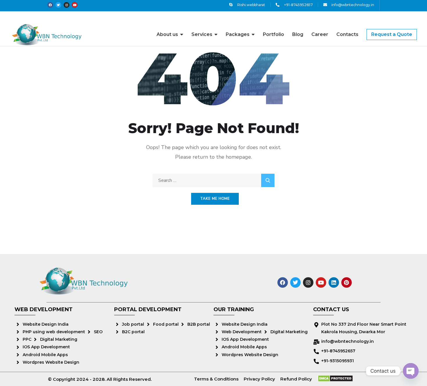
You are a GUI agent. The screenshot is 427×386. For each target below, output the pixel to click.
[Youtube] (75, 5)
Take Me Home (215, 198)
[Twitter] (58, 5)
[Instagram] (66, 5)
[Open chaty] (411, 371)
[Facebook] (50, 5)
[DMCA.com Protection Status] (335, 378)
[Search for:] (213, 180)
